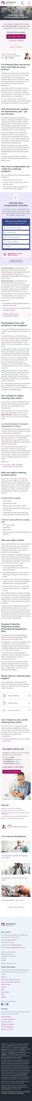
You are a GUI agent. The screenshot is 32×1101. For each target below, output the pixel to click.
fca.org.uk (4, 1049)
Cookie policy (12, 1093)
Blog (2, 989)
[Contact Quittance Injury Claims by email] (13, 58)
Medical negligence (7, 1027)
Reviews (3, 987)
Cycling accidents (6, 1022)
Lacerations (7, 527)
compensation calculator (12, 383)
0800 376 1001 (15, 767)
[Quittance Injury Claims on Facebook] (6, 58)
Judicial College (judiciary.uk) (11, 274)
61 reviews (19, 47)
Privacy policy (18, 1091)
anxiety (5, 353)
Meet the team (6, 984)
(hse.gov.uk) (16, 143)
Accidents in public (7, 1029)
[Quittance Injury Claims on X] (8, 58)
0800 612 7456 (17, 945)
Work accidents (6, 1016)
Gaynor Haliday (12, 54)
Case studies (5, 992)
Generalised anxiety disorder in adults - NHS (12, 812)
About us (4, 977)
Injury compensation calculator (11, 982)
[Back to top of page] (16, 916)
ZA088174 (4, 1054)
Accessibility (20, 1093)
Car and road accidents (8, 1019)
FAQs (2, 994)
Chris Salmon (11, 56)
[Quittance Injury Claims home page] (8, 3)
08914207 (12, 1052)
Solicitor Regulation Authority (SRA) (11, 1057)
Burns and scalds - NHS (7, 810)
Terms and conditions (7, 1091)
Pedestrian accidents (7, 1024)
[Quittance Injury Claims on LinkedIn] (10, 58)
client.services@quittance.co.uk (15, 947)
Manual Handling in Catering (8, 816)
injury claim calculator (8, 413)
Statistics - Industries (6, 818)
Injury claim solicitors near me (10, 979)
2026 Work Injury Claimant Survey (15, 336)
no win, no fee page (20, 1073)
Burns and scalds (8, 525)
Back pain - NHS (5, 808)
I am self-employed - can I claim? (13, 900)
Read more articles (15, 907)
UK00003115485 (5, 1089)
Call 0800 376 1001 (16, 36)
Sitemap (3, 997)
